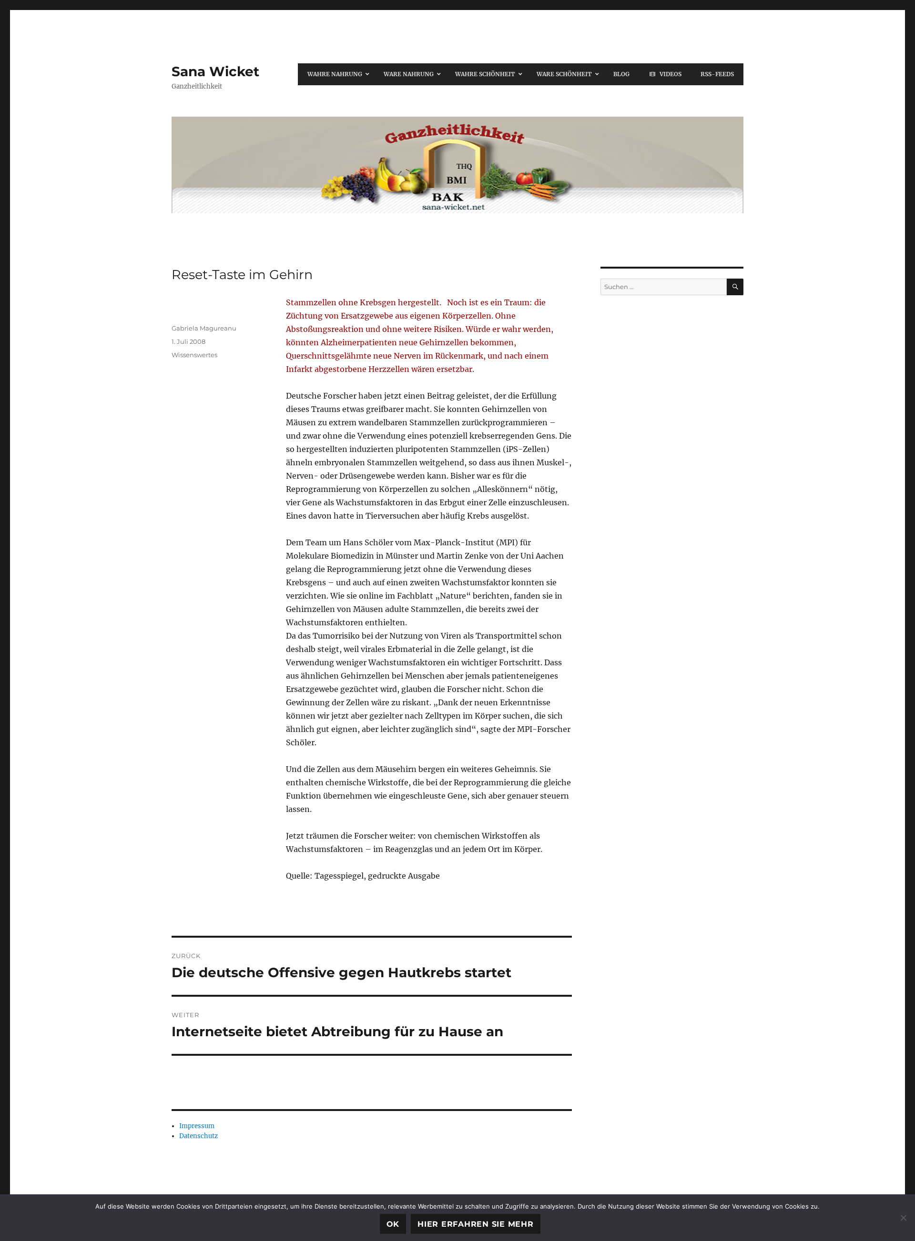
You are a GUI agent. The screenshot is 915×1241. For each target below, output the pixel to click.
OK (393, 1224)
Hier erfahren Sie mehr (475, 1224)
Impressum (196, 1126)
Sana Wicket (215, 71)
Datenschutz (198, 1136)
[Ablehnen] (903, 1217)
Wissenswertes (194, 355)
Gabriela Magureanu (204, 328)
